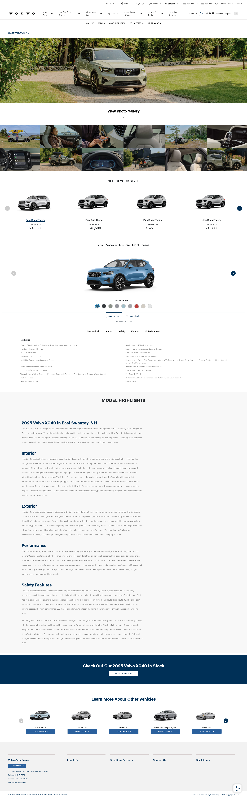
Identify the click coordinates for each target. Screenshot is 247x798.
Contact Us (19, 766)
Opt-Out (64, 794)
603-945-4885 (188, 4)
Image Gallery (134, 316)
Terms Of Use (36, 794)
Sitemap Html (47, 794)
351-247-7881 (170, 4)
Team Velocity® (206, 795)
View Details (40, 731)
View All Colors (114, 316)
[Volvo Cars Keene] (24, 13)
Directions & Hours (121, 760)
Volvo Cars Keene (14, 794)
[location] (122, 4)
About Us (72, 760)
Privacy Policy (26, 794)
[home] (207, 13)
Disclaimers (203, 760)
